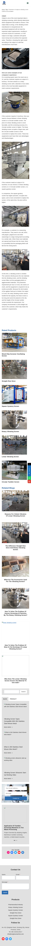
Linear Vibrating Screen (10, 457)
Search (23, 691)
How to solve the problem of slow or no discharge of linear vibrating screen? (15, 647)
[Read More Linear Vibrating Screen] (14, 445)
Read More (8, 727)
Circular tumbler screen (10, 482)
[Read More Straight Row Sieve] (14, 369)
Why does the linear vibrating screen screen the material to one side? (15, 680)
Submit (5, 892)
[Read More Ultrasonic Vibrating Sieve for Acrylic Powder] (15, 815)
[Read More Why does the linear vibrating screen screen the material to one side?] (15, 665)
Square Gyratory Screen (10, 406)
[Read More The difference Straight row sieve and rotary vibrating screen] (15, 532)
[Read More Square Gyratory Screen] (14, 394)
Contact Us (16, 798)
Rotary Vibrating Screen (10, 431)
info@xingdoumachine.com (15, 934)
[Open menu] (27, 3)
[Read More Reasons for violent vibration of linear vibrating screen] (15, 500)
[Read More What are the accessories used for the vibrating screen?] (15, 566)
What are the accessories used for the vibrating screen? (15, 580)
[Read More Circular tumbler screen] (14, 470)
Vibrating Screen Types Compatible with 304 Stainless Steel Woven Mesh (14, 721)
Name (3, 874)
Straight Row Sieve (8, 381)
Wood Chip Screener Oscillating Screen (13, 355)
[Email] (29, 481)
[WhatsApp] (29, 478)
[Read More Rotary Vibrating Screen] (14, 419)
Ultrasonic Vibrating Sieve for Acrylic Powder (15, 826)
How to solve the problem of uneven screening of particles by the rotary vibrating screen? (15, 613)
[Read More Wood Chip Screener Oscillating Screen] (14, 342)
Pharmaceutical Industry (15, 904)
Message (5, 882)
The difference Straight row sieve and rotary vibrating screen (15, 547)
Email (18, 874)
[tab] (5, 699)
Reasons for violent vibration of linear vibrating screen (15, 515)
